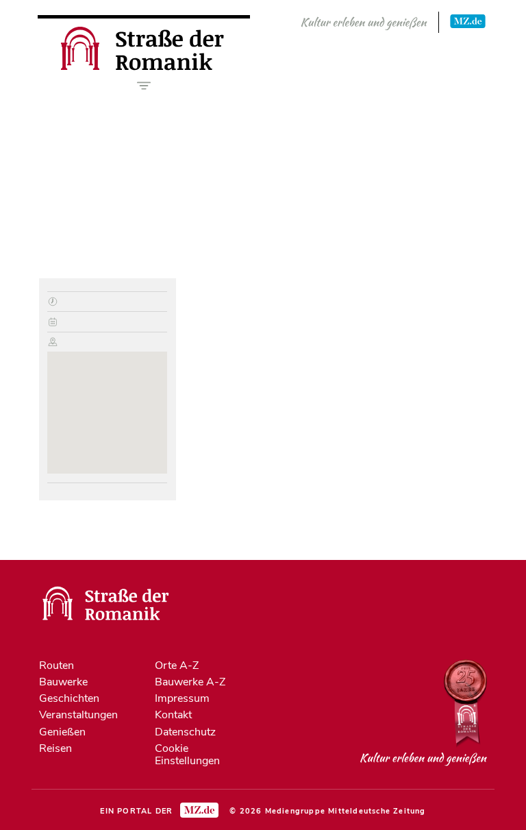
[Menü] (144, 86)
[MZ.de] (468, 20)
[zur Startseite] (144, 67)
